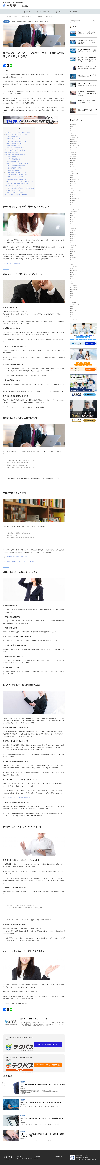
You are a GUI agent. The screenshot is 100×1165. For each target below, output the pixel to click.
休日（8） (73, 249)
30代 (41, 1106)
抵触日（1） (73, 194)
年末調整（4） (74, 166)
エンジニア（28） (74, 316)
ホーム (28, 12)
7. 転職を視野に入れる (13, 170)
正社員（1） (73, 228)
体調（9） (73, 291)
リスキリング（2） (75, 137)
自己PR (47, 1106)
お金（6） (73, 272)
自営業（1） (73, 139)
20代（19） (73, 236)
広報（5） (73, 215)
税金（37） (73, 175)
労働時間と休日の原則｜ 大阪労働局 (17, 557)
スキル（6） (73, 259)
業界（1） (73, 255)
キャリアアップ (44, 12)
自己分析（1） (74, 270)
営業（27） (73, 226)
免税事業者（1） (74, 154)
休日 (37, 21)
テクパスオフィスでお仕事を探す (46, 1065)
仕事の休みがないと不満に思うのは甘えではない (18, 132)
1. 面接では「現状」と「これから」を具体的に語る (20, 188)
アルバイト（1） (74, 230)
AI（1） (72, 128)
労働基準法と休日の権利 (11, 152)
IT (36, 1106)
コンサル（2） (74, 183)
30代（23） (73, 268)
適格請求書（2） (74, 158)
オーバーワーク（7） (75, 310)
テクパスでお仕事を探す (46, 1044)
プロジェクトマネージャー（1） (77, 190)
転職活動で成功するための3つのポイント (16, 186)
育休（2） (73, 240)
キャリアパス (38, 1124)
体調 (42, 21)
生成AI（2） (73, 124)
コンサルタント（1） (75, 198)
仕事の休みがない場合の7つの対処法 (15, 154)
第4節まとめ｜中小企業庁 (14, 263)
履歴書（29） (74, 300)
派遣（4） (73, 192)
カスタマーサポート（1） (76, 200)
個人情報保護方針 (58, 1156)
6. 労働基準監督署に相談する (14, 168)
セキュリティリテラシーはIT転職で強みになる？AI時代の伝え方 (40, 1102)
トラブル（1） (74, 285)
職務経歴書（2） (74, 302)
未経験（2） (73, 234)
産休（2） (73, 238)
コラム (61, 12)
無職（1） (73, 264)
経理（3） (73, 207)
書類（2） (73, 297)
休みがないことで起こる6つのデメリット (16, 134)
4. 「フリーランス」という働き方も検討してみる (20, 181)
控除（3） (73, 164)
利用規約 (38, 1156)
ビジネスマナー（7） (75, 304)
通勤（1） (73, 247)
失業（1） (73, 133)
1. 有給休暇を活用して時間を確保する (17, 174)
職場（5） (73, 276)
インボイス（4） (74, 156)
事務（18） (73, 251)
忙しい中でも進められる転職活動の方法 (15, 172)
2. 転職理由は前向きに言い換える (16, 190)
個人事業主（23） (74, 160)
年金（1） (73, 130)
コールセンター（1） (75, 179)
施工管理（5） (74, 211)
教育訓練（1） (74, 143)
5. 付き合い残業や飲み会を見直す (16, 165)
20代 (31, 1106)
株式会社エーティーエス (26, 1022)
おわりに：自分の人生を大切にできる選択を (17, 195)
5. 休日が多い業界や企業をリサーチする (17, 183)
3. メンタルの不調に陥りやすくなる (16, 141)
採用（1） (73, 126)
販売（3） (73, 177)
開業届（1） (73, 135)
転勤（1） (73, 221)
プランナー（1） (74, 217)
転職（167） (73, 314)
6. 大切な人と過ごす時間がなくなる (16, 148)
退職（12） (73, 283)
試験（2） (73, 232)
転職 (47, 21)
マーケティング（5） (75, 209)
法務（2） (73, 185)
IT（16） (73, 253)
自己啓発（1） (74, 257)
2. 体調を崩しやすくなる (13, 139)
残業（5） (73, 308)
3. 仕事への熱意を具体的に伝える (16, 192)
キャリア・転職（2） (75, 319)
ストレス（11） (74, 287)
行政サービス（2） (75, 173)
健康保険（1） (74, 141)
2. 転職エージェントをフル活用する (16, 177)
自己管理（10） (74, 289)
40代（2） (73, 219)
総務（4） (73, 293)
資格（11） (73, 295)
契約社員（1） (74, 245)
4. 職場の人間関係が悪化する (14, 143)
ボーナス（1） (74, 223)
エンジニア (60, 1106)
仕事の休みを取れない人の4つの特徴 (15, 150)
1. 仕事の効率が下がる (13, 136)
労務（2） (73, 188)
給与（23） (73, 306)
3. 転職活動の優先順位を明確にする (16, 179)
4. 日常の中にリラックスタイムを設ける (17, 163)
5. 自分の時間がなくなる (13, 145)
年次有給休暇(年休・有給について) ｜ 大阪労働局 (21, 561)
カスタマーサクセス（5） (76, 204)
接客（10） (73, 181)
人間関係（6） (74, 278)
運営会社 (19, 1156)
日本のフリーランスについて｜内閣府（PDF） (20, 797)
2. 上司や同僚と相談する (13, 159)
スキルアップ (24, 1106)
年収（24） (73, 202)
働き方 (75, 12)
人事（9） (73, 196)
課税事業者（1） (74, 152)
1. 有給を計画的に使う (13, 157)
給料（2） (73, 171)
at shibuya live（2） (75, 145)
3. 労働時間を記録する (13, 161)
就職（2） (73, 312)
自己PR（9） (73, 274)
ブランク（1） (74, 266)
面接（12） (73, 281)
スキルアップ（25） (75, 147)
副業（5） (73, 162)
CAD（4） (73, 213)
